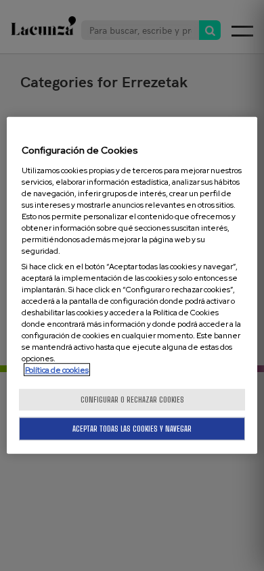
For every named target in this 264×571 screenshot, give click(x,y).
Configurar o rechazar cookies (132, 399)
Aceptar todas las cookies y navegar (132, 429)
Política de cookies (57, 370)
